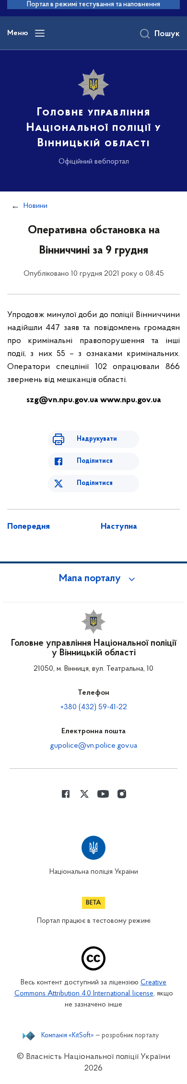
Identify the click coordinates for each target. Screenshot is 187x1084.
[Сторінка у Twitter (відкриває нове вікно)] (84, 794)
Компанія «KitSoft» (67, 1036)
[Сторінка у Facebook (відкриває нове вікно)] (65, 794)
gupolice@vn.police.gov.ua (93, 746)
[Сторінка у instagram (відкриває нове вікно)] (122, 794)
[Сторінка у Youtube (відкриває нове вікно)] (103, 794)
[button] (93, 579)
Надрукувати (97, 439)
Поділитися (95, 461)
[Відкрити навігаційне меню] (40, 33)
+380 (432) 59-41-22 (93, 707)
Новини (35, 206)
